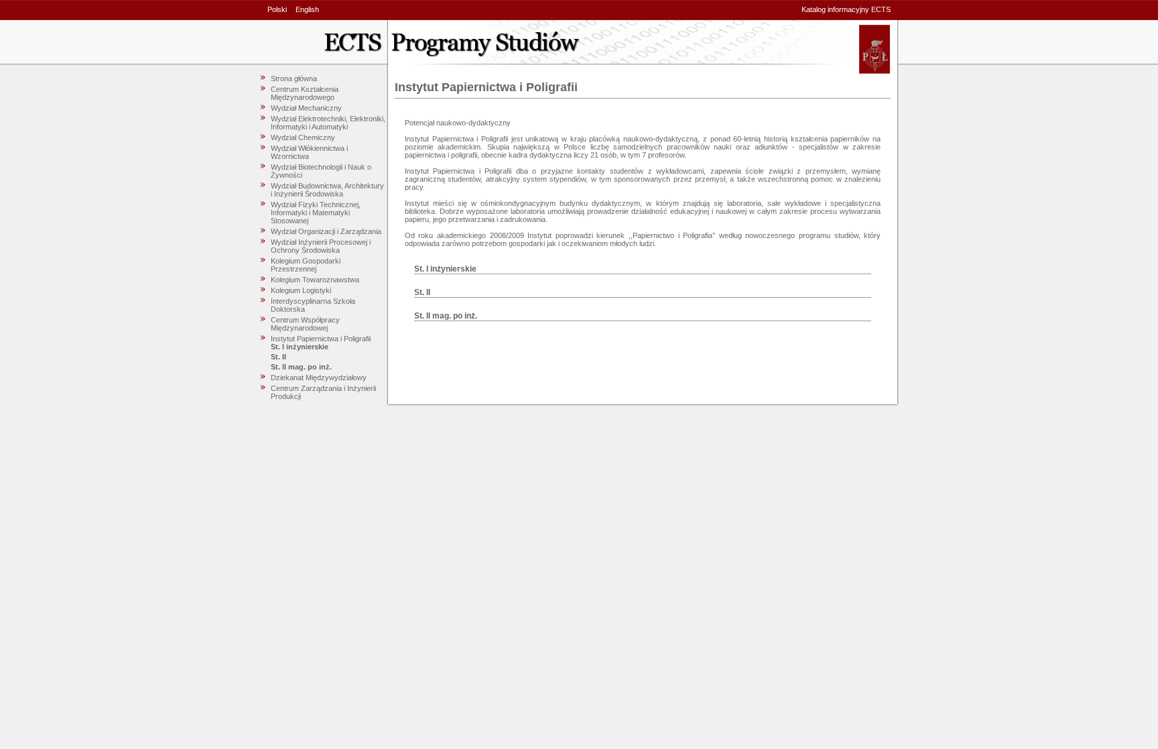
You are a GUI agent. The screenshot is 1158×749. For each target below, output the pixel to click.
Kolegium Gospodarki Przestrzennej (305, 265)
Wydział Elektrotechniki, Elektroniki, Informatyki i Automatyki (328, 123)
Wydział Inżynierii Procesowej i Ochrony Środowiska (321, 246)
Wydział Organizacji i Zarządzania (326, 231)
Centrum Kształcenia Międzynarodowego (304, 93)
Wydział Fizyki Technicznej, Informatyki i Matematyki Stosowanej (316, 212)
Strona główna (294, 78)
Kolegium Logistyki (301, 290)
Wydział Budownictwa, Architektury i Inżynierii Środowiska (327, 190)
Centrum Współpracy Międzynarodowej (305, 324)
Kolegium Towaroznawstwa (315, 280)
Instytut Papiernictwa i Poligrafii (321, 339)
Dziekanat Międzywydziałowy (319, 377)
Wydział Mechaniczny (306, 108)
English (307, 9)
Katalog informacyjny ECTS (846, 9)
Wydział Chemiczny (303, 137)
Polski (277, 9)
